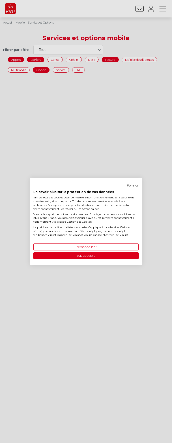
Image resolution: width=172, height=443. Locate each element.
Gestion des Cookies (79, 221)
